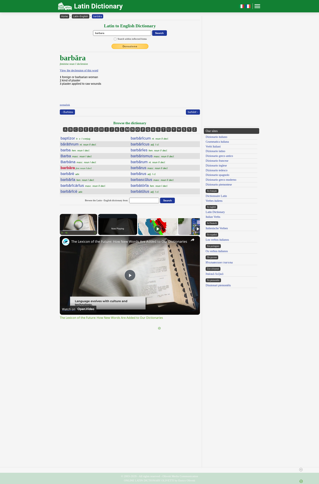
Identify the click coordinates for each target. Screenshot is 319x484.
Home (64, 16)
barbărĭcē (72, 191)
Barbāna (79, 162)
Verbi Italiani (213, 146)
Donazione (130, 46)
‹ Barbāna (67, 112)
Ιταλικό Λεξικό (214, 273)
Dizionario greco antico (219, 155)
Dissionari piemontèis (218, 285)
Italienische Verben (217, 228)
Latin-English (80, 16)
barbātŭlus (145, 191)
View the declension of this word (79, 70)
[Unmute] (66, 233)
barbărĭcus (145, 144)
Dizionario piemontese (219, 184)
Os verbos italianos (217, 251)
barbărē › (193, 112)
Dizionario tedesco (216, 170)
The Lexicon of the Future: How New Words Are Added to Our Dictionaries (129, 241)
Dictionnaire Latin (216, 196)
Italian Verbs (213, 216)
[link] (65, 242)
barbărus (149, 168)
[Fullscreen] (95, 233)
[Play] (62, 233)
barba (75, 150)
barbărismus (152, 156)
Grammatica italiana (217, 141)
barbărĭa (78, 179)
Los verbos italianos (217, 239)
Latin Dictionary (215, 212)
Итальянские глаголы (219, 262)
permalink (65, 104)
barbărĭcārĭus (83, 185)
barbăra (97, 16)
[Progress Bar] (78, 230)
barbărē (70, 173)
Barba (76, 156)
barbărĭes (149, 150)
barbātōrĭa (149, 185)
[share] (192, 239)
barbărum (148, 162)
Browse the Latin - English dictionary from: (106, 200)
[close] (301, 469)
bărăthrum (79, 144)
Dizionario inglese (216, 165)
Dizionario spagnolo (217, 174)
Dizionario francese (217, 160)
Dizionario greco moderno (221, 179)
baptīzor (76, 138)
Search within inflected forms (132, 38)
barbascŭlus (152, 179)
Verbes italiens (214, 200)
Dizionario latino (215, 151)
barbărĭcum (150, 138)
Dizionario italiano (216, 136)
